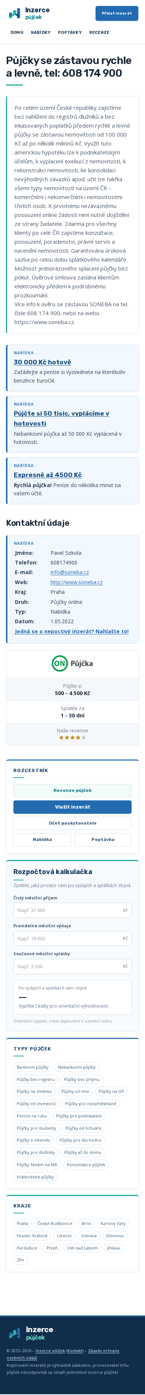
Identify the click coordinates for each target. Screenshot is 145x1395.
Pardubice (27, 1248)
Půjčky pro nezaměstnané (90, 1103)
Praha (22, 1223)
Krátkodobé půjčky (35, 1177)
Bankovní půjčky (33, 1067)
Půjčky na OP (111, 1091)
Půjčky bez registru (36, 1079)
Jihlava (113, 1248)
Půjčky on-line (75, 1091)
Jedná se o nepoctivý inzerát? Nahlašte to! (72, 631)
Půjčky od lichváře (83, 1128)
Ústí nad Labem (82, 1248)
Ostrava (89, 1235)
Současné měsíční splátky (41, 953)
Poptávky (70, 32)
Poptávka (103, 839)
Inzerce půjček (50, 1350)
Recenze (99, 32)
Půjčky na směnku (34, 1091)
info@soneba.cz (70, 572)
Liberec (64, 1235)
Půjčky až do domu (83, 1152)
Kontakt (75, 1350)
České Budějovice (55, 1223)
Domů (16, 32)
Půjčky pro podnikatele (79, 1116)
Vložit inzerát (72, 807)
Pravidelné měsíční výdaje (42, 925)
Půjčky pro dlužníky (36, 1152)
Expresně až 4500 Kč (48, 475)
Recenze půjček (72, 790)
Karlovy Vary (113, 1223)
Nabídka (42, 839)
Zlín (20, 1260)
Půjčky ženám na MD (37, 1164)
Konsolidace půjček (86, 1164)
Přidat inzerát (117, 13)
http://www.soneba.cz (77, 582)
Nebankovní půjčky (77, 1067)
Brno (86, 1223)
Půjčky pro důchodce (80, 1140)
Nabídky (41, 32)
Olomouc (115, 1235)
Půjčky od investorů (36, 1103)
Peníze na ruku (32, 1116)
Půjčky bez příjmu (82, 1079)
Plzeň (52, 1248)
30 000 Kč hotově (42, 362)
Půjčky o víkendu (33, 1140)
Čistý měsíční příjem (35, 897)
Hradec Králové (32, 1235)
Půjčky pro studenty (36, 1128)
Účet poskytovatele (73, 823)
